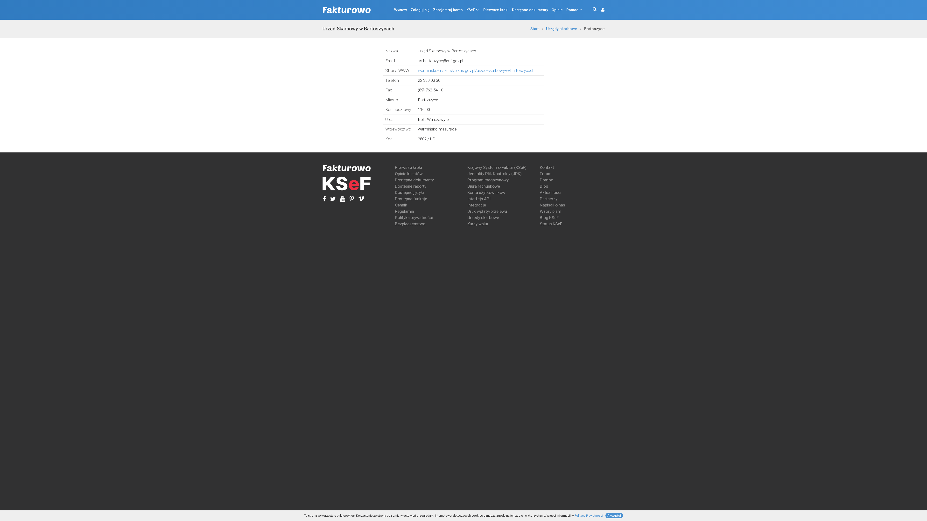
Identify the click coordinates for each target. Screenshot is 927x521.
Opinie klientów (409, 173)
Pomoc (572, 10)
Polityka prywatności (414, 217)
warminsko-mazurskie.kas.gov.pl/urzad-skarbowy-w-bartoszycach (476, 70)
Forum (546, 173)
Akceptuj (614, 515)
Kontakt (547, 167)
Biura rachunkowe (483, 186)
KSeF (470, 10)
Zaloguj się (420, 10)
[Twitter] (331, 198)
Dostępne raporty (410, 186)
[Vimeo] (359, 198)
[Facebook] (324, 198)
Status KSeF (551, 223)
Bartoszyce (594, 29)
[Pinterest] (349, 198)
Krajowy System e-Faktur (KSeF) (497, 167)
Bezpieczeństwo (410, 223)
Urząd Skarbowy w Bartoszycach (358, 29)
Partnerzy (548, 198)
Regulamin (404, 211)
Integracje (476, 205)
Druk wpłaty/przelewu (487, 211)
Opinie (557, 10)
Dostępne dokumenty (530, 10)
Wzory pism (550, 211)
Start (534, 29)
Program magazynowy (488, 180)
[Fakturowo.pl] (347, 10)
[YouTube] (340, 198)
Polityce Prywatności (589, 515)
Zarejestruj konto (448, 10)
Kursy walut (477, 223)
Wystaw (400, 10)
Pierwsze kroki (495, 10)
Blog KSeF (549, 217)
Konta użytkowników (486, 192)
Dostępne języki (409, 192)
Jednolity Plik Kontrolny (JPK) (494, 173)
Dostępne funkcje (411, 198)
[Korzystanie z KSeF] (347, 183)
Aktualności (550, 192)
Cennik (401, 205)
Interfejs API (479, 198)
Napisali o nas (552, 205)
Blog (544, 186)
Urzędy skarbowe (561, 29)
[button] (600, 10)
